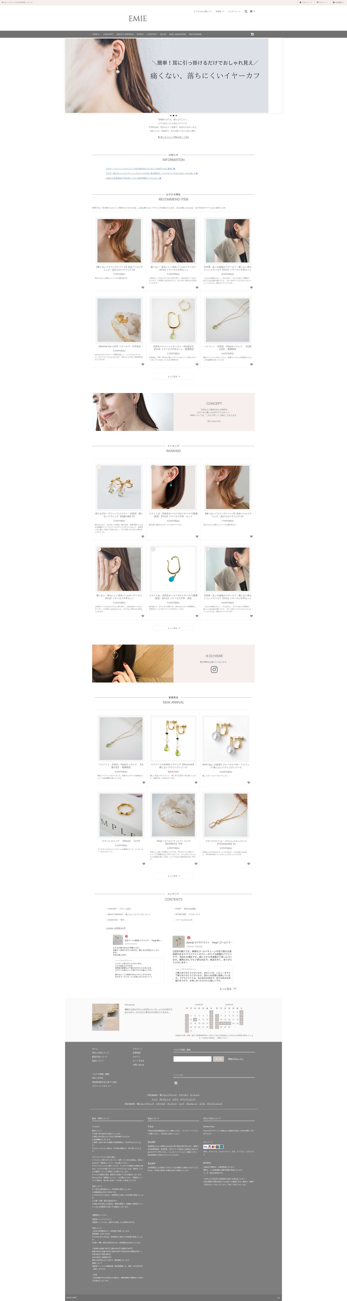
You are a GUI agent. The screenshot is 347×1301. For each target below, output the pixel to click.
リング (154, 1099)
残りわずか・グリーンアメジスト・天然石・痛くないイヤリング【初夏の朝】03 (119, 515)
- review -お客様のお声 (116, 928)
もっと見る (173, 376)
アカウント (305, 2)
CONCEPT (108, 34)
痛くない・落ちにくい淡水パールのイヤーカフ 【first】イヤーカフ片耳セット (173, 268)
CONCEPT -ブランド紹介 (119, 909)
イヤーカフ (183, 1095)
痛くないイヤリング (168, 1095)
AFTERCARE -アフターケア (187, 914)
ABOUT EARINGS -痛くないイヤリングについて (129, 914)
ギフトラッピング (187, 1099)
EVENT (140, 34)
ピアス (175, 1099)
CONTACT (152, 34)
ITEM (94, 34)
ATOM (100, 1078)
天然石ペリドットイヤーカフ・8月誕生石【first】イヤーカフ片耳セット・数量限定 (173, 348)
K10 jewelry (153, 1095)
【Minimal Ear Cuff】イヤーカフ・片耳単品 (119, 346)
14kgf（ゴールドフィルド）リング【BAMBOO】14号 (173, 842)
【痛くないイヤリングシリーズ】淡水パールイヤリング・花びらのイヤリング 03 (119, 268)
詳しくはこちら (214, 421)
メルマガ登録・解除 (100, 1074)
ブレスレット (165, 1099)
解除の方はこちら (235, 1059)
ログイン (322, 2)
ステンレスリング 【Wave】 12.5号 (121, 840)
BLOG (163, 34)
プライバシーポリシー (101, 1086)
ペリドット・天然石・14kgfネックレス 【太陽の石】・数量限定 (227, 348)
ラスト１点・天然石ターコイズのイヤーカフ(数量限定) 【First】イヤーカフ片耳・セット (173, 515)
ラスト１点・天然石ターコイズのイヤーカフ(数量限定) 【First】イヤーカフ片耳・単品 (173, 597)
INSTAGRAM (195, 34)
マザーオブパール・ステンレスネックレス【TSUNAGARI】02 (226, 842)
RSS (94, 1078)
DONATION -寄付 (116, 920)
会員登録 (338, 2)
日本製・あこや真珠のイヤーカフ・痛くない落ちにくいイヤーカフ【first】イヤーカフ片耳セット (228, 268)
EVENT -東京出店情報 (185, 909)
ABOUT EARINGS (125, 34)
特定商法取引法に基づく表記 (104, 1082)
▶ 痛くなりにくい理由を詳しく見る (173, 137)
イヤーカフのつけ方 (183, 920)
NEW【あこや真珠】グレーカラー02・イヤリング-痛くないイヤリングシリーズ (226, 766)
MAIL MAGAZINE (177, 34)
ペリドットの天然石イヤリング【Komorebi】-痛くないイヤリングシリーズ (173, 766)
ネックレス (195, 1095)
